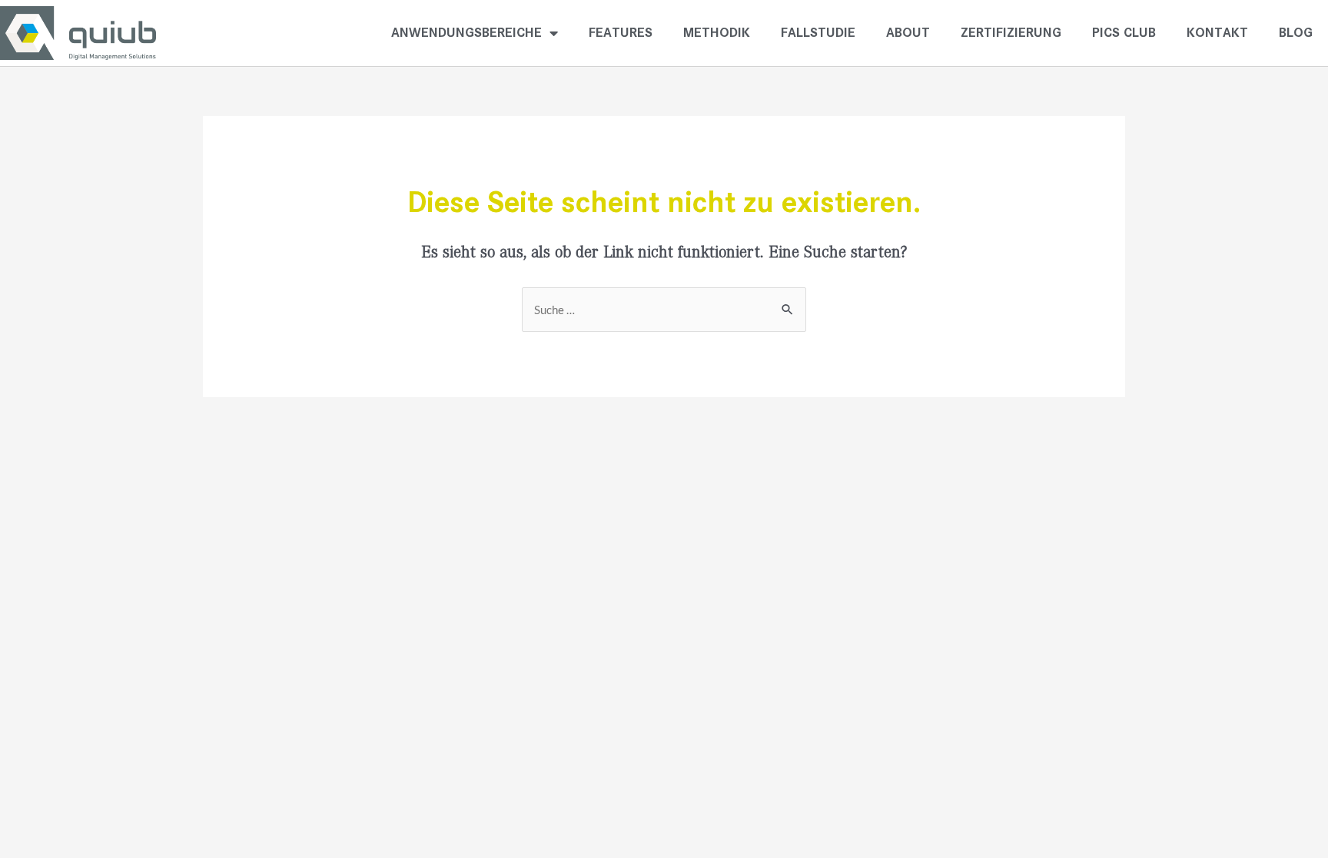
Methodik (716, 33)
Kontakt (1217, 33)
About (908, 33)
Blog (1296, 33)
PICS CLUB (1124, 33)
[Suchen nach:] (664, 310)
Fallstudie (818, 33)
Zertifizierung (1011, 33)
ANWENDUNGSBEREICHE (466, 33)
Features (620, 33)
